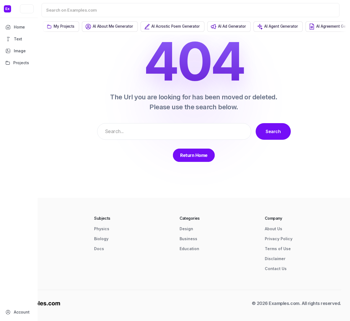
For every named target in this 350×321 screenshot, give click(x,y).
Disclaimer (275, 258)
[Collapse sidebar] (27, 8)
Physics (101, 228)
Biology (101, 238)
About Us (273, 228)
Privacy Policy (278, 238)
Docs (99, 248)
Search (273, 131)
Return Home (194, 155)
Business (188, 238)
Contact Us (276, 268)
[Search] (328, 10)
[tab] (61, 26)
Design (186, 228)
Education (189, 248)
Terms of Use (278, 248)
